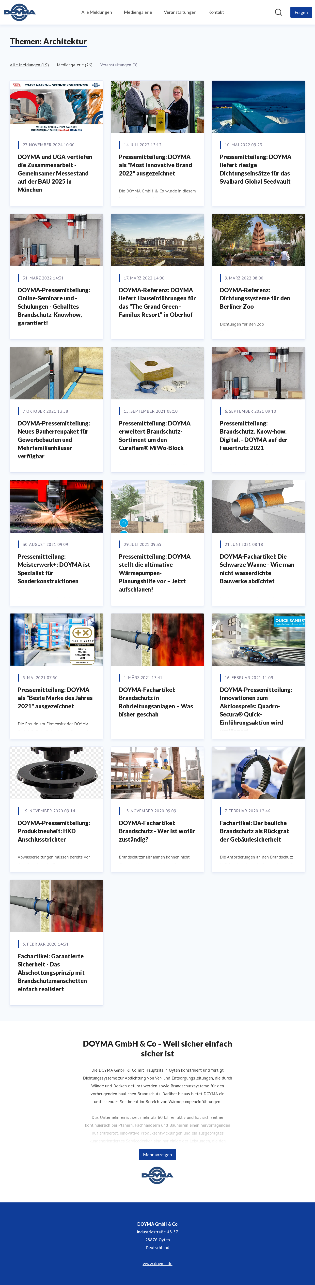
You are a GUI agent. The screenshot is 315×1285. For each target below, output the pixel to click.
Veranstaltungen (180, 12)
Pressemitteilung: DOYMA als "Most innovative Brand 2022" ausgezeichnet (155, 165)
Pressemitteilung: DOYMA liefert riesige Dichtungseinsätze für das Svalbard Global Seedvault (256, 169)
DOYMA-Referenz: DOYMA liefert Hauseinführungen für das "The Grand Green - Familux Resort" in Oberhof (157, 302)
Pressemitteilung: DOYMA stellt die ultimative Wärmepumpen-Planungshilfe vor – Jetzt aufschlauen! (155, 573)
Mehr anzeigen (157, 1154)
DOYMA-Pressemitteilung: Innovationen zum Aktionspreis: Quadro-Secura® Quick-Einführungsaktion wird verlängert (256, 710)
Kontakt (216, 12)
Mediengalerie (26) (75, 65)
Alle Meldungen (96, 12)
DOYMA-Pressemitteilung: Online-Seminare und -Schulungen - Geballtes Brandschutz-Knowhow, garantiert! (54, 306)
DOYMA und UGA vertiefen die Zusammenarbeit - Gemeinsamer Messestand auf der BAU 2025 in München (55, 173)
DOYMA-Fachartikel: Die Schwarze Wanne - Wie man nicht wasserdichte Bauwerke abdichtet (257, 569)
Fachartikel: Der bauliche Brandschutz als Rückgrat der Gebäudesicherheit (254, 831)
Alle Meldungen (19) (29, 65)
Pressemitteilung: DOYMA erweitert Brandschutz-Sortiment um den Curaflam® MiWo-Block (155, 436)
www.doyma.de (158, 1263)
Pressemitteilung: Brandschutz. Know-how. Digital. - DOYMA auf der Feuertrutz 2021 (253, 436)
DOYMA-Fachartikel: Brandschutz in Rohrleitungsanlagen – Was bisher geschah (156, 702)
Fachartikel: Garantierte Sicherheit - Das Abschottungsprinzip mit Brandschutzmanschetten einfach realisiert (52, 972)
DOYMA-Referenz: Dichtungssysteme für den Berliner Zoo (255, 298)
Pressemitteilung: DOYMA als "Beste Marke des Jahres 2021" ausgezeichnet (55, 698)
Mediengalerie (138, 12)
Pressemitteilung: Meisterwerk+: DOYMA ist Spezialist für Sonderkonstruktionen (54, 569)
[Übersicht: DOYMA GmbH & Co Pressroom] (20, 12)
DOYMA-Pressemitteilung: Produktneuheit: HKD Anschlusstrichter (54, 831)
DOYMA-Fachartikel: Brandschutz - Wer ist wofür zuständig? (157, 831)
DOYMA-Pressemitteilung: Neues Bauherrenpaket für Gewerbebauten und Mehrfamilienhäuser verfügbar (54, 440)
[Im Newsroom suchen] (279, 12)
